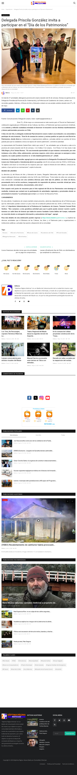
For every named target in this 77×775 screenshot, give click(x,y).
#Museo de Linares (32, 233)
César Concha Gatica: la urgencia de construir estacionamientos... (35, 461)
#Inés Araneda (39, 665)
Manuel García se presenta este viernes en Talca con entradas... (37, 360)
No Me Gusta (16, 274)
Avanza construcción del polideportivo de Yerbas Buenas (44, 723)
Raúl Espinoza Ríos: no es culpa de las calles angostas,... (32, 611)
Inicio (3, 9)
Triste (56, 274)
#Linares (5, 233)
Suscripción (70, 733)
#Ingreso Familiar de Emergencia (56, 665)
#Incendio (58, 669)
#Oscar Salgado (57, 661)
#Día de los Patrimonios (17, 233)
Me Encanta (26, 274)
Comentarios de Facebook (13, 374)
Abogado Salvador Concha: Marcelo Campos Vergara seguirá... (44, 744)
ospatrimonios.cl (54, 218)
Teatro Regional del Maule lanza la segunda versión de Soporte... (37, 334)
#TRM (14, 661)
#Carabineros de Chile (47, 233)
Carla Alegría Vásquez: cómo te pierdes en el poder (25, 545)
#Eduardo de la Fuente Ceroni (44, 669)
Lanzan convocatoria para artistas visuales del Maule (11, 359)
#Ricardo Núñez (45, 661)
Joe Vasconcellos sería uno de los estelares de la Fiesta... (33, 441)
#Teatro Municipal (26, 665)
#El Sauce (5, 669)
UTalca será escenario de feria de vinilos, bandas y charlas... (34, 631)
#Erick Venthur (22, 236)
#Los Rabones (28, 669)
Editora (8, 93)
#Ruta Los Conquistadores (10, 665)
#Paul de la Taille (16, 669)
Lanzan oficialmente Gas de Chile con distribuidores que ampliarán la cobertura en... (57, 251)
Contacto (42, 764)
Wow (66, 274)
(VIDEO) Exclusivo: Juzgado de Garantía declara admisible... (33, 451)
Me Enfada (46, 274)
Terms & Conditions (68, 764)
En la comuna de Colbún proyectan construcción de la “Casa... (63, 334)
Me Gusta (6, 274)
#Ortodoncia (22, 661)
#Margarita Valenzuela (9, 236)
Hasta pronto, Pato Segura (22, 641)
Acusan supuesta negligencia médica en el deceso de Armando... (35, 470)
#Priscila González (61, 233)
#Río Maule (6, 661)
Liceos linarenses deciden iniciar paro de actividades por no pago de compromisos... (19, 251)
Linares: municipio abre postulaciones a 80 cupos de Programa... (35, 481)
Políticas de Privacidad (53, 764)
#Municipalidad (33, 661)
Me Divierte (36, 274)
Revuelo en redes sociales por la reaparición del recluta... (64, 359)
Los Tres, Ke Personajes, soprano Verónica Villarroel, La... (12, 334)
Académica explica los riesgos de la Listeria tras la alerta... (33, 621)
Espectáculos (9, 9)
